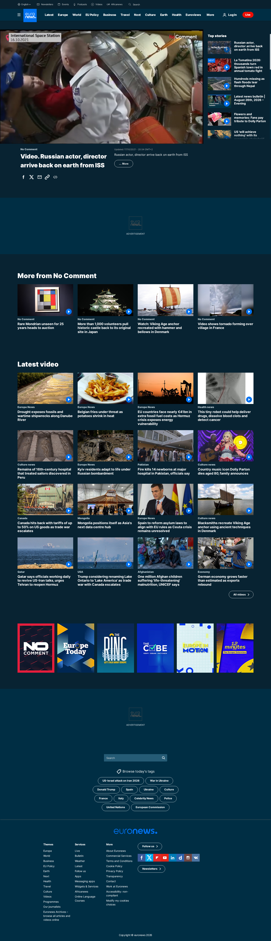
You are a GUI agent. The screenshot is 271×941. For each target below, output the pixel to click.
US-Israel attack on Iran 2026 (121, 780)
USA (80, 571)
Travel (125, 15)
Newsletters (149, 868)
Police (168, 798)
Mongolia (84, 518)
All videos (239, 594)
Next (137, 15)
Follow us (80, 871)
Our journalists (51, 906)
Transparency (114, 876)
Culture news (26, 464)
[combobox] (148, 4)
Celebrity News (144, 798)
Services (80, 844)
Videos (47, 896)
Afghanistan (146, 571)
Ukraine (149, 789)
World (76, 15)
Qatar (21, 571)
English (24, 4)
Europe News (26, 407)
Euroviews (193, 15)
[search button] (130, 4)
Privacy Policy (114, 871)
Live (248, 14)
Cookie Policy (114, 865)
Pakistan (143, 464)
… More (123, 163)
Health (176, 15)
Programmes (51, 901)
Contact (111, 881)
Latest (49, 15)
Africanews (81, 891)
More (109, 844)
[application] (101, 86)
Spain (129, 789)
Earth (164, 15)
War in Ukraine (159, 780)
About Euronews (116, 850)
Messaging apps (85, 881)
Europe (63, 15)
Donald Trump (106, 789)
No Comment (26, 319)
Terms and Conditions (119, 860)
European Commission (150, 807)
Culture (150, 15)
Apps (78, 876)
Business (109, 15)
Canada (22, 518)
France (103, 798)
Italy (121, 798)
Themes (48, 844)
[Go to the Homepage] (30, 15)
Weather (80, 860)
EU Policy (92, 15)
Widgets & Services (86, 886)
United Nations (115, 807)
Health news (206, 407)
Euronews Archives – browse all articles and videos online (56, 915)
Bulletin (79, 855)
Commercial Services (118, 855)
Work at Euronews (117, 886)
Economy (204, 571)
